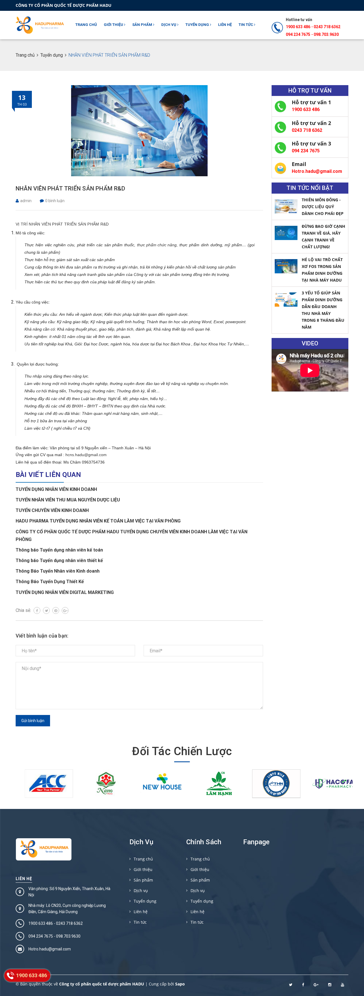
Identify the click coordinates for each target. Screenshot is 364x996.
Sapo (180, 984)
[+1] (65, 610)
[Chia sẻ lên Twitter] (46, 610)
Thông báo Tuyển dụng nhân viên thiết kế (59, 560)
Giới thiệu (114, 24)
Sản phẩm (142, 24)
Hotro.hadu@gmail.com (317, 171)
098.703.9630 (326, 34)
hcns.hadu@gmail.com (86, 454)
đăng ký (128, 282)
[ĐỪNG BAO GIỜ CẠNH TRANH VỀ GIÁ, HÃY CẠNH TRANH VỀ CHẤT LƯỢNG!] (286, 233)
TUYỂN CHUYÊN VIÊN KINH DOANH (52, 510)
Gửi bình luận (32, 720)
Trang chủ (86, 24)
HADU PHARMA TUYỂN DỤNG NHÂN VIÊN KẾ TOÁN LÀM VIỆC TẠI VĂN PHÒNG (98, 521)
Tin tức (246, 24)
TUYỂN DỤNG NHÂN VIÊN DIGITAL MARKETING (65, 592)
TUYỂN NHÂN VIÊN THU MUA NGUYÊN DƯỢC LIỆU (68, 500)
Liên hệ (225, 24)
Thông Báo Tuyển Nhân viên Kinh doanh (58, 571)
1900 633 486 (298, 26)
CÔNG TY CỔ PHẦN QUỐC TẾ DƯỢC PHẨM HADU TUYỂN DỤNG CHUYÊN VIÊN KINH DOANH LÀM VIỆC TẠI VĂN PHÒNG (131, 535)
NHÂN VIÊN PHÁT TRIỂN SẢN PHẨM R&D (70, 188)
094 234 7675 (306, 150)
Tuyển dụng (197, 24)
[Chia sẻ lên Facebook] (37, 610)
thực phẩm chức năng (157, 245)
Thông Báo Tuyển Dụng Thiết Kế (50, 581)
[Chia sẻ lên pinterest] (55, 610)
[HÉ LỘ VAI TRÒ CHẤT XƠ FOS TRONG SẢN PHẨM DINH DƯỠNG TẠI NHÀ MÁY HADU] (286, 266)
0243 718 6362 (327, 26)
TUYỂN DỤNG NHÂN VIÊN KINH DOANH (56, 489)
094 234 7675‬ (298, 34)
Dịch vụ (169, 24)
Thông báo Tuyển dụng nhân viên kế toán (59, 550)
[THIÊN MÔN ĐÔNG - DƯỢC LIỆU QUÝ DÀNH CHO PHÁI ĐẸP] (286, 206)
